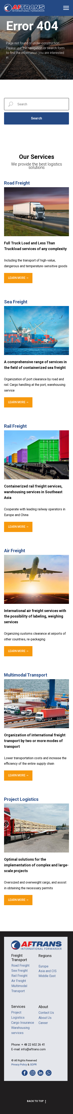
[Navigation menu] (66, 8)
